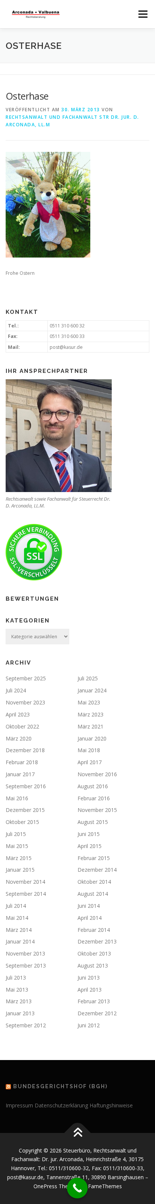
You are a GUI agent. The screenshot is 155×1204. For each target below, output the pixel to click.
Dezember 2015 (25, 809)
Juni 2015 (89, 833)
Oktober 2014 (94, 881)
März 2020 (19, 738)
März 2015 (19, 858)
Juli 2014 (16, 905)
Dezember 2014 (97, 869)
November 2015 (97, 809)
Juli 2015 (16, 833)
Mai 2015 (17, 846)
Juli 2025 (88, 678)
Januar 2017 (20, 774)
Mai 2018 (89, 750)
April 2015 (90, 846)
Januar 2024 (92, 690)
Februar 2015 (94, 858)
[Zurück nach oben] (77, 1132)
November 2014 (25, 881)
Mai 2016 (17, 798)
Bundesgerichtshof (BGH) (60, 1086)
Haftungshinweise (111, 1105)
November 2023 (25, 702)
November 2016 (97, 774)
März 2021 (90, 726)
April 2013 (90, 989)
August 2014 (93, 893)
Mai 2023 (89, 702)
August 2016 (93, 786)
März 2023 (90, 714)
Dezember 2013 (97, 941)
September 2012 (26, 1025)
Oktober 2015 (22, 821)
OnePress (45, 1186)
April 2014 (90, 917)
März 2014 (19, 929)
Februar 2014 (94, 929)
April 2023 (18, 714)
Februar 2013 (94, 1001)
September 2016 (26, 786)
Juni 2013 (89, 977)
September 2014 (26, 893)
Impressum (19, 1105)
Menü (142, 14)
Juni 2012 (89, 1025)
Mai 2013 (17, 989)
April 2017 (90, 762)
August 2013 (93, 965)
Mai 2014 (17, 917)
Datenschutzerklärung (61, 1105)
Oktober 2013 (94, 953)
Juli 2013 (16, 977)
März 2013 (19, 1001)
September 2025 (26, 678)
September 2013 (26, 965)
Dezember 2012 (97, 1013)
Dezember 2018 (25, 750)
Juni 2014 (89, 905)
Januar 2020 (92, 738)
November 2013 (25, 953)
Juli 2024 (16, 690)
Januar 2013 (20, 1013)
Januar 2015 (20, 869)
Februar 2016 (94, 798)
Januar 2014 (20, 941)
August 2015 (93, 821)
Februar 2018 (22, 762)
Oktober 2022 (22, 726)
